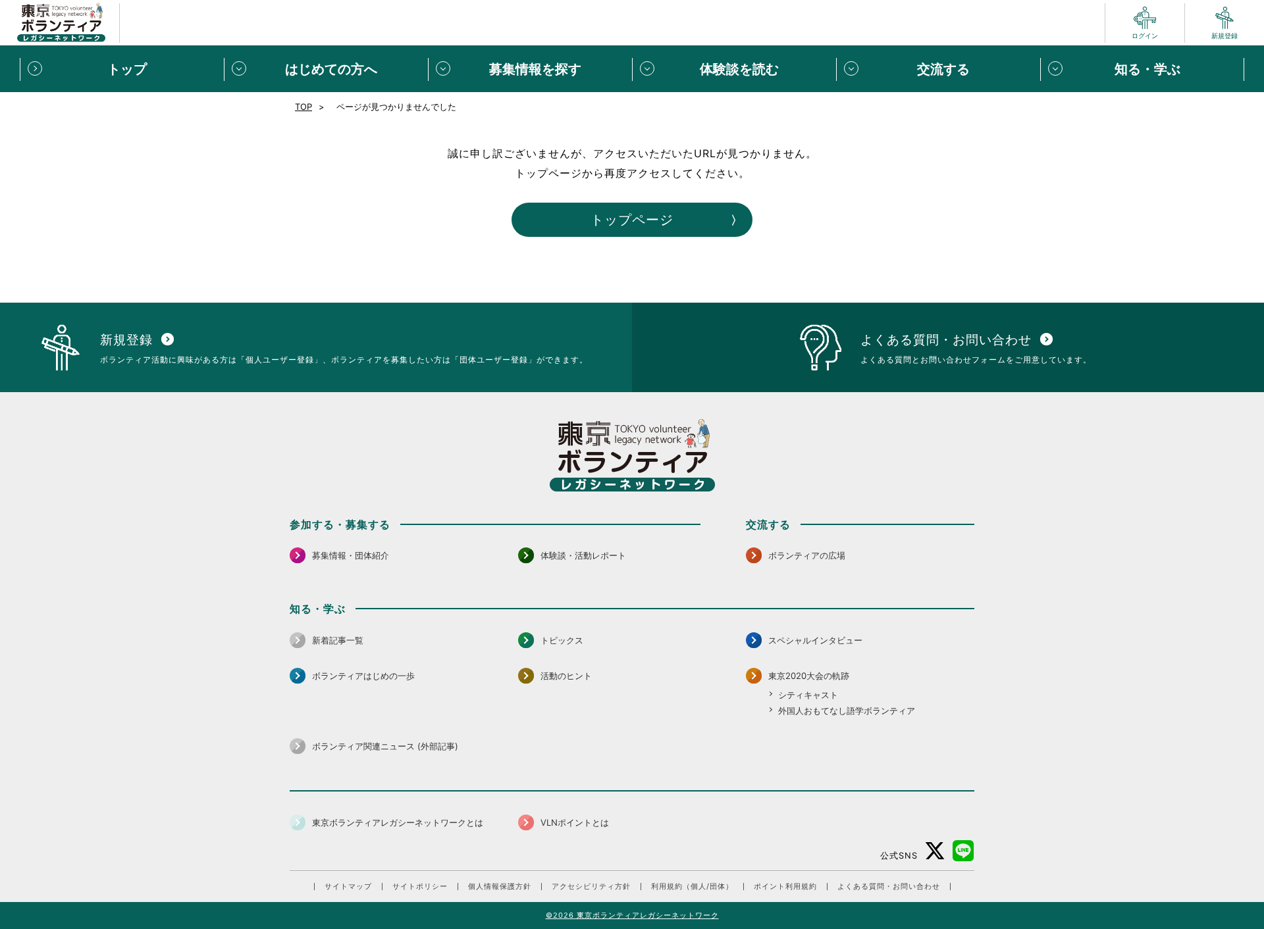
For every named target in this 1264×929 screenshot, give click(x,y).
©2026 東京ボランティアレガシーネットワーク (632, 915)
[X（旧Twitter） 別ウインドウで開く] (935, 851)
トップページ (632, 220)
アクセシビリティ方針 (591, 886)
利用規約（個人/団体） (692, 886)
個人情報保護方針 (499, 886)
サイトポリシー (420, 886)
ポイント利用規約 (785, 886)
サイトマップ (348, 886)
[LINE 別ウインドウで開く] (963, 851)
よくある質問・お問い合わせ (888, 886)
